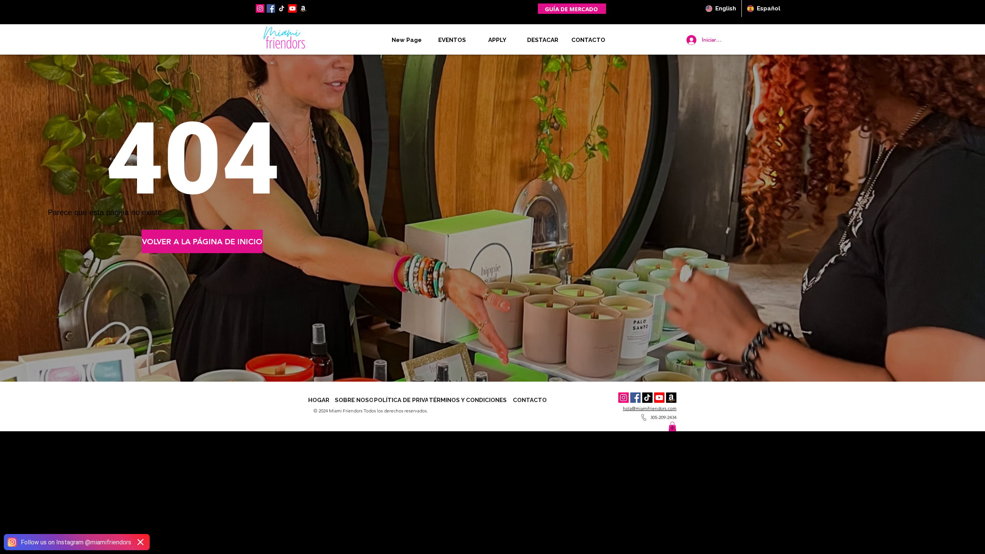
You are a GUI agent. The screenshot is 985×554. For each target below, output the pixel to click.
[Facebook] (271, 8)
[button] (588, 40)
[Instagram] (260, 8)
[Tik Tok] (647, 397)
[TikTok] (281, 8)
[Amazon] (671, 397)
